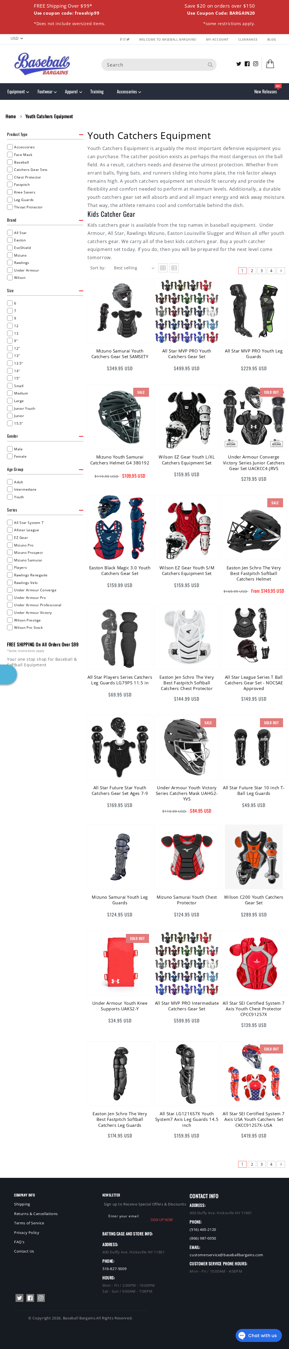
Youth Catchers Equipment (49, 116)
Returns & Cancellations (36, 1213)
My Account (218, 39)
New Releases (265, 91)
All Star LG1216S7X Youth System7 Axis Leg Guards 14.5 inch (187, 1119)
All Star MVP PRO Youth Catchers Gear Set (186, 353)
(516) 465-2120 (203, 1229)
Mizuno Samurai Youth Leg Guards (120, 899)
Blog (271, 39)
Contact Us (24, 1251)
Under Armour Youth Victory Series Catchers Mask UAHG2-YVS (187, 793)
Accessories (127, 91)
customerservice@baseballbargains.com (226, 1254)
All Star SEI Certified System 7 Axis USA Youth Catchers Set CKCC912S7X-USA (254, 1119)
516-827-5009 (114, 1268)
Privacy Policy (26, 1232)
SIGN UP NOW (161, 1219)
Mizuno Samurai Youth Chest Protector (187, 899)
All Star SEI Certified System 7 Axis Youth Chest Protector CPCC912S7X (254, 1008)
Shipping (22, 1204)
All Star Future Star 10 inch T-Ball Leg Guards (254, 790)
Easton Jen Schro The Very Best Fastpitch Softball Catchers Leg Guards (120, 1119)
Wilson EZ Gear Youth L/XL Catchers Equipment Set (187, 459)
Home (11, 116)
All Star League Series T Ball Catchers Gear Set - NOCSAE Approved (254, 682)
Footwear (45, 91)
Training (97, 91)
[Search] (210, 65)
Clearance (248, 39)
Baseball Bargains (79, 1318)
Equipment (16, 91)
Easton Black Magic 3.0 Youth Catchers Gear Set (120, 570)
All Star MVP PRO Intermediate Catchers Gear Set (187, 1005)
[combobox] (158, 65)
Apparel (71, 91)
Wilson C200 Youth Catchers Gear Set (253, 899)
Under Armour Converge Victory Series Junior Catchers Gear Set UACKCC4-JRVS (254, 462)
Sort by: (98, 267)
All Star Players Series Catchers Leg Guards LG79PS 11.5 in (119, 679)
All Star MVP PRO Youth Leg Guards (254, 353)
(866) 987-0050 (203, 1238)
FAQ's (19, 1241)
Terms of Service (29, 1222)
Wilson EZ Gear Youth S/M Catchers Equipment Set (186, 570)
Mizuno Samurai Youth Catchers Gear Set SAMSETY (119, 353)
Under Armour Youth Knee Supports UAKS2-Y (120, 1005)
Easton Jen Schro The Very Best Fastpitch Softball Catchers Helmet (254, 573)
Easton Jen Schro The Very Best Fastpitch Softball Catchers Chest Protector (186, 682)
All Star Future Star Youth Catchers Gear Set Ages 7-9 (120, 790)
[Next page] (281, 270)
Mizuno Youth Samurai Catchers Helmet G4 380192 (120, 459)
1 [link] (242, 271)
